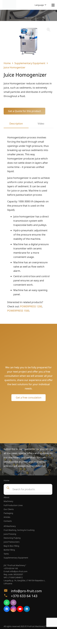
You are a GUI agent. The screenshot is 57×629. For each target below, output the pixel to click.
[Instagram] (13, 609)
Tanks (6, 553)
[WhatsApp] (7, 603)
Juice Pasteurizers (11, 541)
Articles (7, 517)
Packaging (8, 513)
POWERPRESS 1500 (18, 310)
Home (7, 63)
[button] (40, 5)
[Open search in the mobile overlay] (28, 489)
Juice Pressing (10, 534)
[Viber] (13, 603)
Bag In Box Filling (11, 546)
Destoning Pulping (12, 538)
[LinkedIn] (27, 609)
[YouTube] (20, 609)
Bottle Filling (9, 549)
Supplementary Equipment (29, 63)
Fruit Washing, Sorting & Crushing (19, 530)
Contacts (8, 521)
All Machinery (10, 526)
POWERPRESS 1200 (31, 306)
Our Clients (9, 509)
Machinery (8, 501)
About (6, 497)
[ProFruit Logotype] (9, 5)
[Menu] (53, 5)
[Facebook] (7, 609)
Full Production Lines (13, 505)
